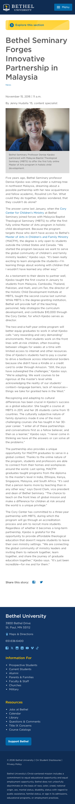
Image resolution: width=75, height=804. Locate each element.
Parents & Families (21, 677)
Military (14, 689)
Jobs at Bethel (18, 709)
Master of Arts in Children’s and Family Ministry (37, 237)
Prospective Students (23, 665)
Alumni (13, 673)
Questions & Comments (24, 721)
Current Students (20, 669)
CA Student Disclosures (48, 760)
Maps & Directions (21, 634)
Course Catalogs (20, 729)
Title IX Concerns (20, 725)
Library (13, 717)
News (8, 85)
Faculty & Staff (19, 681)
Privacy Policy (14, 764)
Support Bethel (18, 741)
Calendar (15, 713)
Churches (15, 685)
